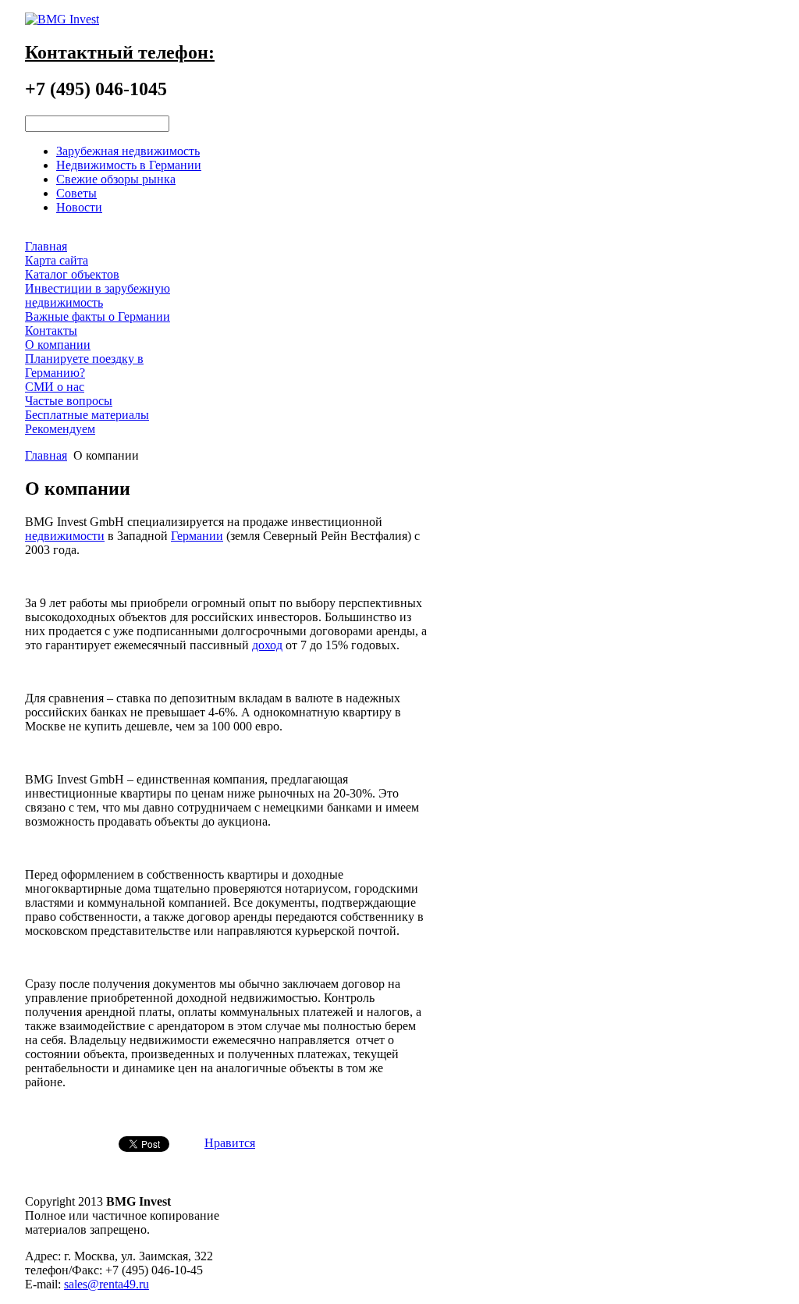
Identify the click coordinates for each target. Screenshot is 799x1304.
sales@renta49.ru (106, 1284)
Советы (76, 193)
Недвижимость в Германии (128, 165)
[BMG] (62, 19)
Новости (79, 207)
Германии (197, 535)
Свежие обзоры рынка (116, 179)
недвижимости (65, 535)
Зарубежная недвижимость (128, 151)
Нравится (229, 1142)
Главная (46, 455)
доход (267, 645)
